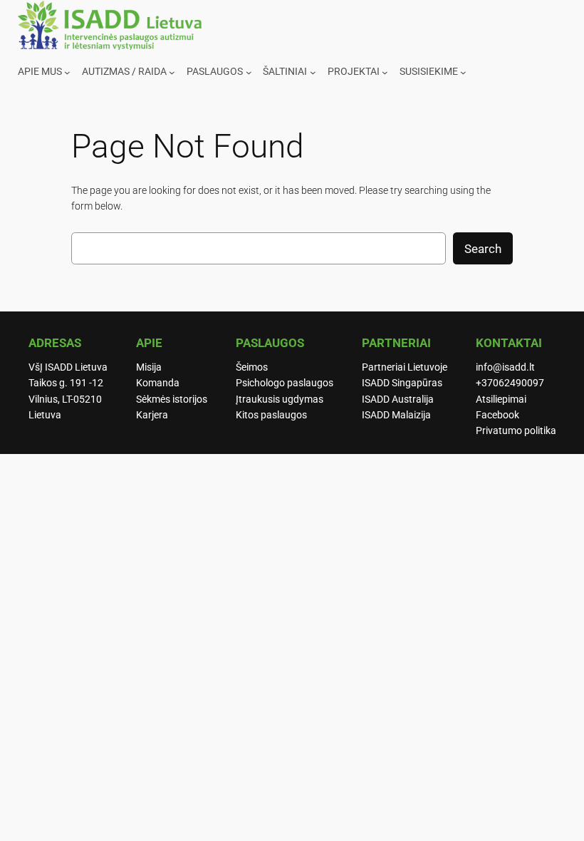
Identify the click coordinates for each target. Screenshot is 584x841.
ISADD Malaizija (396, 415)
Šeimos (252, 367)
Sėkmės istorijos (171, 399)
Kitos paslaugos (271, 415)
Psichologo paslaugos (284, 383)
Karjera (152, 415)
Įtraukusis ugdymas (279, 399)
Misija (149, 367)
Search (482, 249)
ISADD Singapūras (402, 383)
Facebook (497, 415)
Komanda (157, 383)
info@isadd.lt (505, 367)
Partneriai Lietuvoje (404, 367)
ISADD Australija (398, 399)
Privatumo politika (516, 431)
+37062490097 (510, 383)
